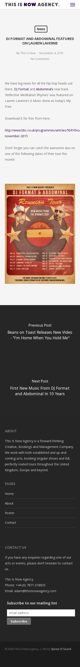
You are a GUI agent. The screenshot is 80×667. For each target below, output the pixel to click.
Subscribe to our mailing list (32, 603)
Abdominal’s (44, 89)
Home (9, 494)
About (9, 503)
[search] (64, 4)
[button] (72, 4)
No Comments (40, 59)
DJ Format (22, 89)
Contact (10, 522)
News (41, 29)
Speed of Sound (61, 649)
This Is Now (28, 53)
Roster (9, 513)
